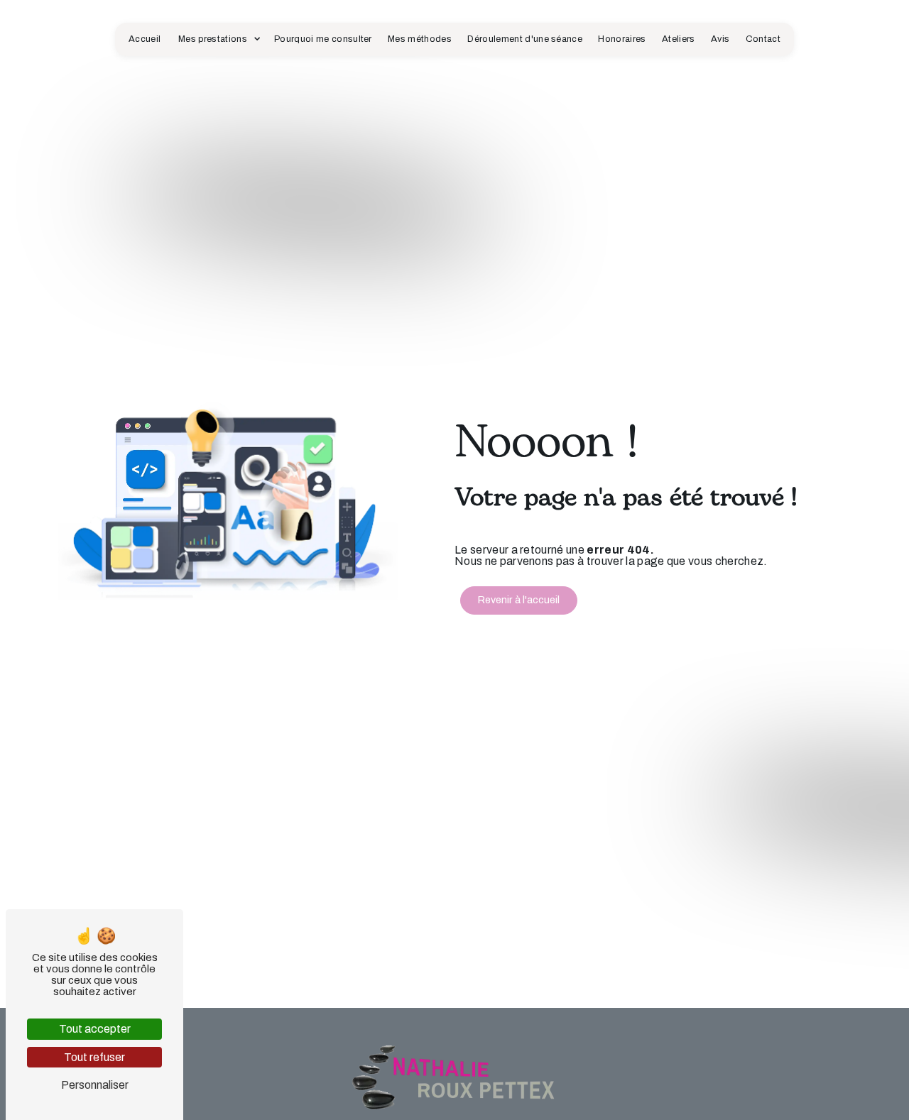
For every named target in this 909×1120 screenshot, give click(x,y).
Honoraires (622, 39)
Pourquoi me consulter (323, 39)
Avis (720, 39)
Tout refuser (94, 1057)
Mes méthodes (420, 39)
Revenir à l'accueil (519, 599)
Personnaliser (95, 1085)
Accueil (144, 39)
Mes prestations (212, 39)
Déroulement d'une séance (524, 39)
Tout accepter (95, 1029)
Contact (763, 39)
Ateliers (678, 39)
